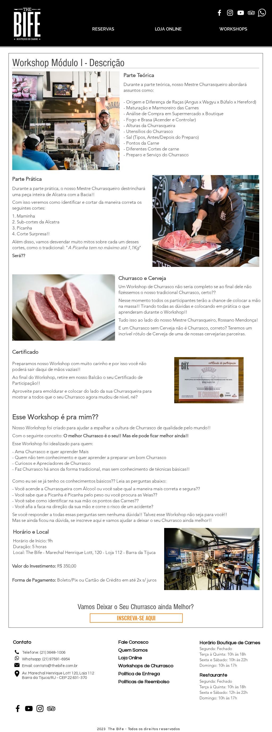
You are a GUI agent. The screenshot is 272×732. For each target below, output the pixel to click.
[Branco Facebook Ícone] (219, 13)
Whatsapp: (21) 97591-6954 (46, 659)
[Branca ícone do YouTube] (241, 13)
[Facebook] (17, 708)
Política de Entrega (139, 673)
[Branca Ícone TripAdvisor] (251, 13)
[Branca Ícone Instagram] (230, 13)
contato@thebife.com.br (55, 666)
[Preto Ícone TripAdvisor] (51, 708)
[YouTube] (28, 708)
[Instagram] (40, 708)
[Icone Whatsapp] (262, 13)
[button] (63, 307)
